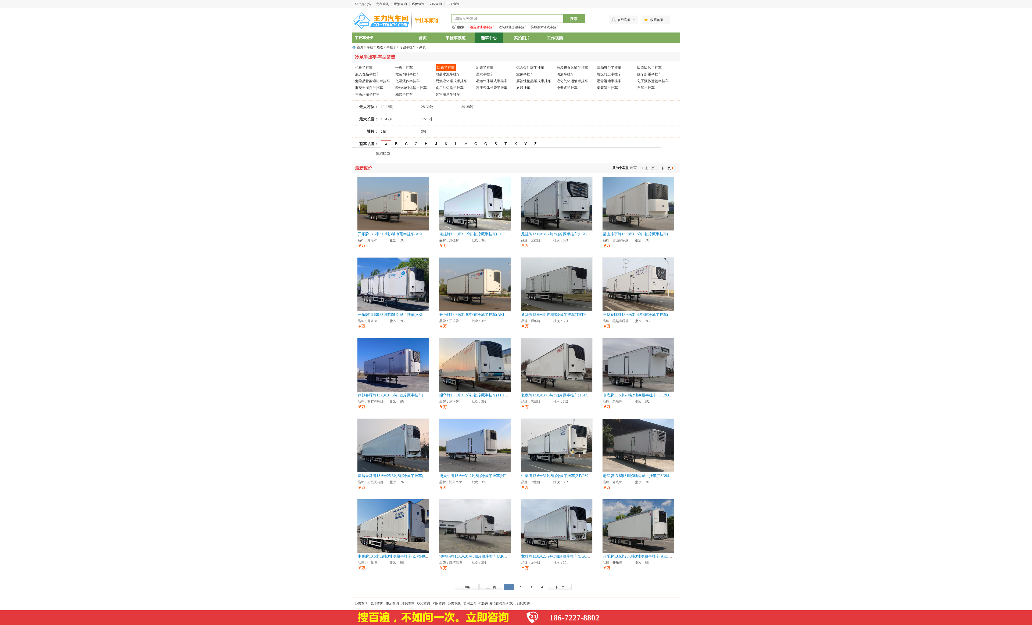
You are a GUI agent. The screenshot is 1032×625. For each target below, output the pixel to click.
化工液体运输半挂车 (653, 81)
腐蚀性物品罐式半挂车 (533, 81)
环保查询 (418, 4)
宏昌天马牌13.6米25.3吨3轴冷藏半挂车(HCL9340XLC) (402, 476)
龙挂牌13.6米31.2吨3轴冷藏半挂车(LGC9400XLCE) (481, 234)
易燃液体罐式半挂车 (545, 27)
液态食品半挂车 (367, 74)
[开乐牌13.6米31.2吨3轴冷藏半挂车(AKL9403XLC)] (393, 203)
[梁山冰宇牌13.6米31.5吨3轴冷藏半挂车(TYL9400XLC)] (638, 203)
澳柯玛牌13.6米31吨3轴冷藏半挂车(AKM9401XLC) (481, 556)
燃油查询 (400, 4)
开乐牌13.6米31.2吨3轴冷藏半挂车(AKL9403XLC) (399, 234)
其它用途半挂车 (448, 94)
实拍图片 (522, 38)
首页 (423, 38)
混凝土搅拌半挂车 (369, 88)
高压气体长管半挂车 (491, 88)
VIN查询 (435, 4)
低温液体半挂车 (407, 81)
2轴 (383, 131)
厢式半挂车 (404, 94)
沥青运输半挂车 (609, 81)
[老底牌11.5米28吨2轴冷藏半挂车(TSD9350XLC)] (638, 364)
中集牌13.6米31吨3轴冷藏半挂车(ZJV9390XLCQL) (562, 476)
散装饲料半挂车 (407, 74)
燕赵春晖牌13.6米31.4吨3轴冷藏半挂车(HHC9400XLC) (648, 315)
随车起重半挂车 (649, 74)
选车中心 (489, 38)
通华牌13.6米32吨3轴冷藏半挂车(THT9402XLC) (560, 315)
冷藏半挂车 (408, 47)
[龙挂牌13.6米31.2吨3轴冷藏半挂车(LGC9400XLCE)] (475, 203)
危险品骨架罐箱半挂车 (372, 81)
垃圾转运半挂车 (609, 74)
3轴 (424, 131)
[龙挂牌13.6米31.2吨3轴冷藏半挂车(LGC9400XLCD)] (557, 203)
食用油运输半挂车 (450, 88)
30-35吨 (467, 107)
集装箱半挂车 (607, 88)
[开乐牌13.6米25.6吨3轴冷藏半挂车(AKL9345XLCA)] (638, 526)
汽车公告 (365, 4)
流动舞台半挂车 (609, 68)
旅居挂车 (523, 88)
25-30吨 (427, 107)
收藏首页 (656, 20)
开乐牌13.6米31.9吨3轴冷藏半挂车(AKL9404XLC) (480, 315)
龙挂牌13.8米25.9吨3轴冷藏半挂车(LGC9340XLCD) (563, 556)
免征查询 (382, 4)
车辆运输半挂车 (367, 94)
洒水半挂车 (484, 74)
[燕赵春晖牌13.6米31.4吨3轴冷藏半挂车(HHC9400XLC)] (638, 284)
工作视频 (555, 38)
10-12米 (387, 119)
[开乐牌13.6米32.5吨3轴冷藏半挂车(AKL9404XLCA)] (393, 284)
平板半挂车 (404, 68)
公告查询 (361, 603)
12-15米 (427, 119)
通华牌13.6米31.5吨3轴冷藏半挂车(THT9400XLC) (480, 395)
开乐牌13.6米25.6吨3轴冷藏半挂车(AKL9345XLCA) (645, 556)
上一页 (491, 587)
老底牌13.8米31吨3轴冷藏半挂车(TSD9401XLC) (642, 476)
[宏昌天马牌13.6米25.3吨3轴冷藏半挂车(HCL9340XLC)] (393, 445)
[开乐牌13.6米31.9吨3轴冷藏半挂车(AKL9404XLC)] (475, 284)
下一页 (666, 168)
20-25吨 (387, 107)
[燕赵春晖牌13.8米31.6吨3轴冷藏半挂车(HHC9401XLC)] (393, 364)
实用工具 (469, 603)
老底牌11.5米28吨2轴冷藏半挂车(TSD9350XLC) (642, 395)
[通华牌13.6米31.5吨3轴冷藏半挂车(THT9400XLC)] (475, 364)
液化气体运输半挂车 (572, 81)
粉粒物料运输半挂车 (411, 88)
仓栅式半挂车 (567, 88)
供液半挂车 (565, 74)
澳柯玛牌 (383, 154)
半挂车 (391, 47)
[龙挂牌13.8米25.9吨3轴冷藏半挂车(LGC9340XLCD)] (557, 526)
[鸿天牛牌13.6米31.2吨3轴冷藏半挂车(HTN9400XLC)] (475, 445)
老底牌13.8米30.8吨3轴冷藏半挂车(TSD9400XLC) (562, 395)
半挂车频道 (426, 20)
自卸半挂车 (646, 88)
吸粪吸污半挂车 (649, 68)
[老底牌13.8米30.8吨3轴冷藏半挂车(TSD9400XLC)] (557, 364)
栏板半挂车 (363, 68)
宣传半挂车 (525, 74)
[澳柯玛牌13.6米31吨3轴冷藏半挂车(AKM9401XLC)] (475, 526)
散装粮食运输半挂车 (513, 27)
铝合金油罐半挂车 (483, 27)
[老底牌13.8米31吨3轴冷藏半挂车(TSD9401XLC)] (638, 445)
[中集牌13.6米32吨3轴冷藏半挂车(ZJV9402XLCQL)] (393, 526)
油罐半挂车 (484, 68)
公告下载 (454, 603)
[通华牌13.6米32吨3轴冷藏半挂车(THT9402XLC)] (557, 284)
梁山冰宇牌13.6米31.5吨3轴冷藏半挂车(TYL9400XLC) (647, 234)
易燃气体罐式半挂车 (491, 81)
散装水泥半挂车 (448, 74)
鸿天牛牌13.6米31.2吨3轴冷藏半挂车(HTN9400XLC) (482, 476)
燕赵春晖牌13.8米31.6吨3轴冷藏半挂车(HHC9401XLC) (402, 395)
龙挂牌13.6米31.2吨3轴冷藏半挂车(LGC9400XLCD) (563, 234)
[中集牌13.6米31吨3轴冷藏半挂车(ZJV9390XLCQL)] (557, 445)
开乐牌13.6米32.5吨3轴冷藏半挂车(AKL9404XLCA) (400, 315)
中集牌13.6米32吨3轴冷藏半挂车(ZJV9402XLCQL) (399, 556)
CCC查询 (453, 4)
